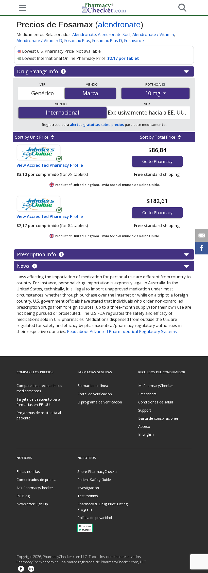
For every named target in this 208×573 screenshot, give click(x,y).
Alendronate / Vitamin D (39, 40)
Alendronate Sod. (114, 34)
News (24, 266)
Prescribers (147, 394)
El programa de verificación (99, 402)
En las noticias (28, 471)
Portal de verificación (94, 394)
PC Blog (23, 495)
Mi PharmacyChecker (155, 385)
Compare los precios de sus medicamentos (39, 388)
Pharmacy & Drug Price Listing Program (102, 507)
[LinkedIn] (31, 569)
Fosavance (134, 40)
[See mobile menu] (20, 7)
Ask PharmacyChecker (34, 487)
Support (144, 410)
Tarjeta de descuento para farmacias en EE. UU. (38, 402)
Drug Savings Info (38, 71)
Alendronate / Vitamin (153, 34)
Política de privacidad (94, 517)
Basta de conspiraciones (158, 418)
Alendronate (84, 34)
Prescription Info (37, 254)
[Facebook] (21, 569)
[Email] (201, 235)
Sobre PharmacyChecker (97, 471)
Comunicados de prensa (36, 479)
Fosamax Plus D (107, 40)
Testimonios (87, 495)
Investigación (88, 487)
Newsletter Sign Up (32, 504)
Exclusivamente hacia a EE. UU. (147, 112)
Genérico (42, 93)
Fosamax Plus (77, 40)
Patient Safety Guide (94, 479)
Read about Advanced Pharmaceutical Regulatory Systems (122, 331)
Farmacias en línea (92, 385)
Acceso (144, 426)
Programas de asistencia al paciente (38, 415)
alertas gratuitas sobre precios (97, 124)
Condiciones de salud (155, 402)
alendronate (119, 24)
